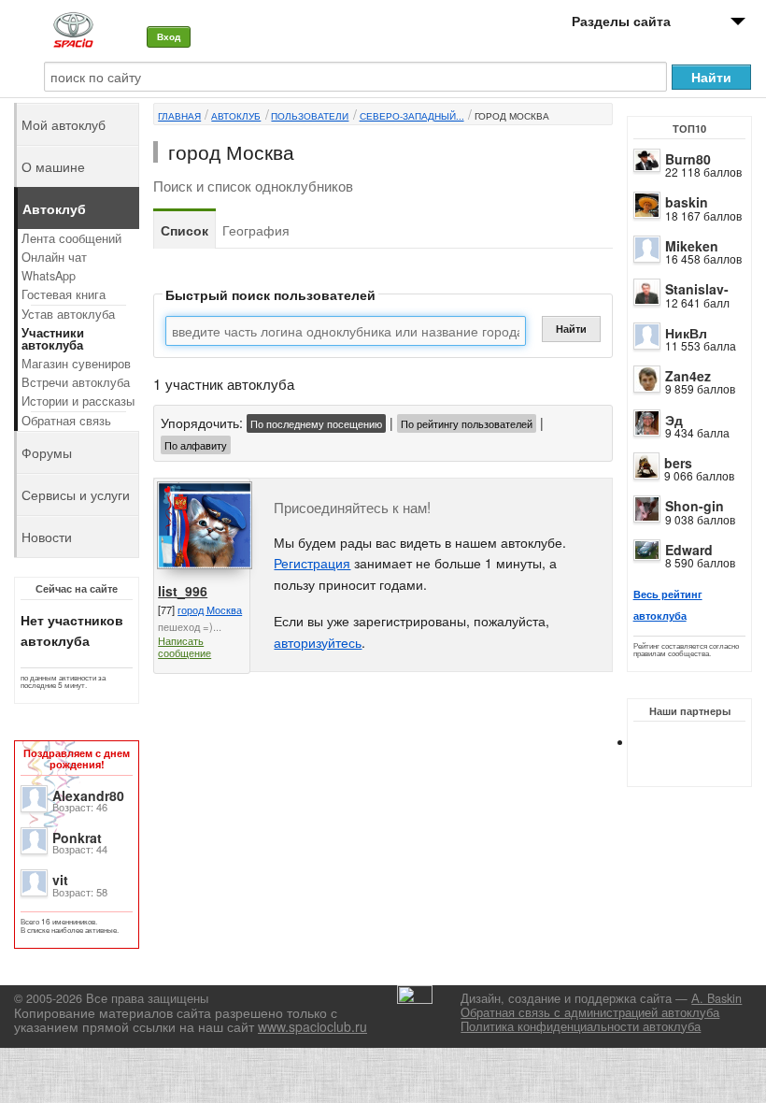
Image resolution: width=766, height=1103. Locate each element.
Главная (179, 115)
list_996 (182, 590)
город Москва (512, 115)
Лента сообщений (71, 238)
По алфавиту (195, 444)
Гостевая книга (63, 294)
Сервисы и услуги (75, 494)
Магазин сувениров (76, 363)
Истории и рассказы (78, 401)
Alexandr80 (88, 795)
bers (678, 462)
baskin (686, 202)
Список (184, 230)
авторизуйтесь (318, 642)
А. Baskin (716, 998)
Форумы (46, 452)
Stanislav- (697, 288)
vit (60, 879)
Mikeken (691, 245)
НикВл (686, 332)
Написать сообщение (184, 646)
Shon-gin (694, 505)
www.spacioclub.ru (312, 1026)
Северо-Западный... (412, 115)
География (256, 230)
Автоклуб (236, 115)
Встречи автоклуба (75, 382)
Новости (46, 536)
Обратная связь (66, 420)
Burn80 (688, 159)
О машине (53, 166)
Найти (571, 329)
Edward (689, 549)
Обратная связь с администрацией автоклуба (590, 1012)
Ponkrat (77, 837)
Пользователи (309, 115)
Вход (168, 36)
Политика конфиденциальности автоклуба (581, 1026)
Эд (674, 419)
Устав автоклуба (68, 314)
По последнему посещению (316, 423)
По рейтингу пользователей (466, 423)
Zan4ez (688, 375)
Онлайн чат (54, 257)
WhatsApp (48, 275)
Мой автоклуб (63, 124)
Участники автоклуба (52, 338)
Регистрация (312, 562)
